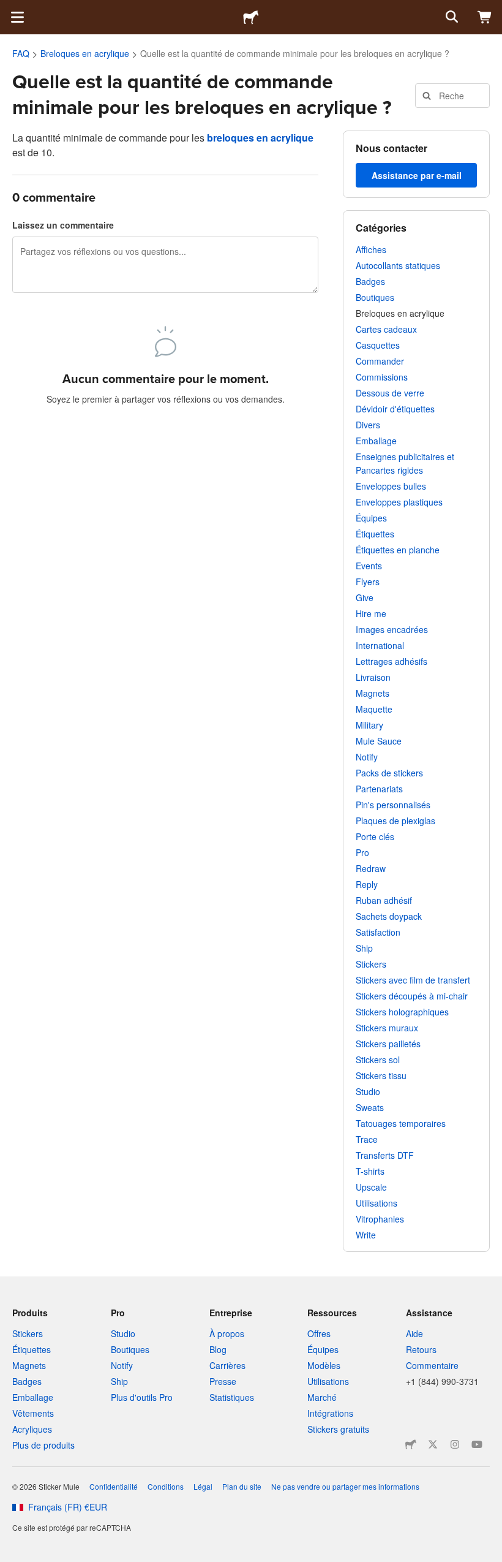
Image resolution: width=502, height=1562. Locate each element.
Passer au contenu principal (9, 9)
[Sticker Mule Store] (411, 1444)
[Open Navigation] (17, 17)
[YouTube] (477, 1444)
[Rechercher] (450, 17)
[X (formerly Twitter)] (433, 1444)
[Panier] (485, 17)
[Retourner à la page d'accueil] (251, 17)
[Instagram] (455, 1444)
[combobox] (452, 95)
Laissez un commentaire (63, 225)
